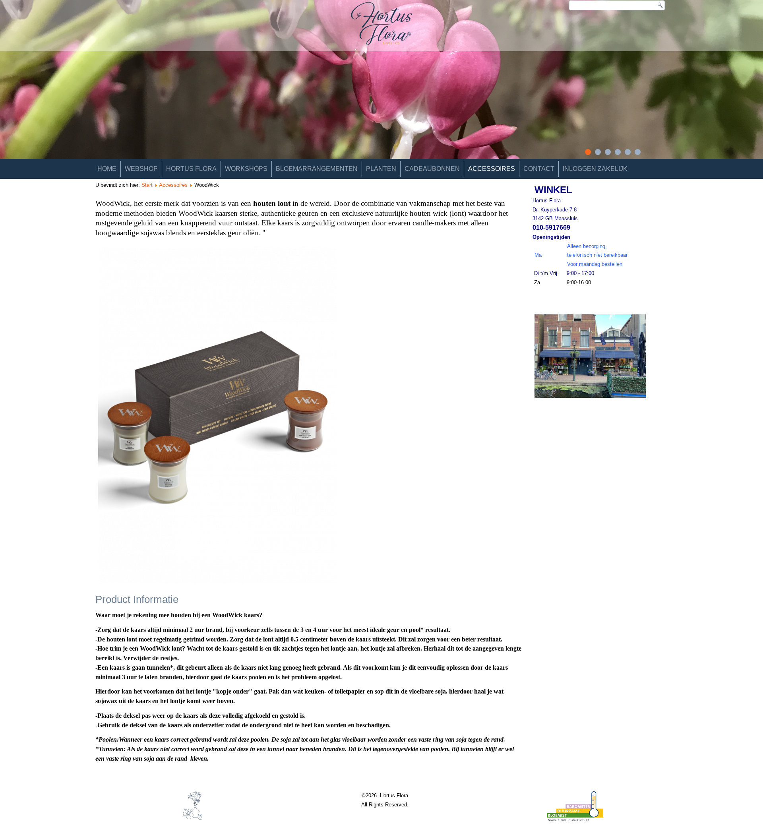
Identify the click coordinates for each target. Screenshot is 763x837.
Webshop (141, 168)
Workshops (246, 168)
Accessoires (491, 168)
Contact (538, 168)
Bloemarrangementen (317, 168)
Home (106, 168)
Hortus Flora (191, 168)
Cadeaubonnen (432, 168)
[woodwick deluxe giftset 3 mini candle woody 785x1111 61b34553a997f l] (309, 416)
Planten (381, 168)
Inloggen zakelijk (595, 168)
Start (147, 185)
